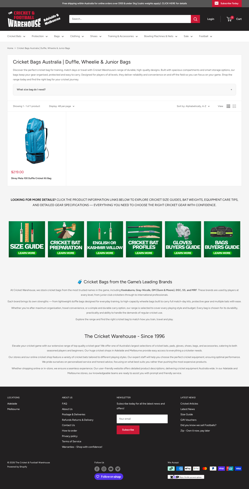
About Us (67, 409)
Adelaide (12, 403)
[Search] (195, 19)
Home (10, 48)
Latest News (187, 409)
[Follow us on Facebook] (97, 468)
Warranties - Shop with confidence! (82, 446)
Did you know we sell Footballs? (198, 425)
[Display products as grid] (228, 106)
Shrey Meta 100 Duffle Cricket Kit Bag (31, 178)
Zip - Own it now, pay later (195, 430)
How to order (69, 430)
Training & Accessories (121, 36)
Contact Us (68, 425)
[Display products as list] (234, 106)
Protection (38, 36)
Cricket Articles (189, 403)
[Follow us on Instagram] (103, 468)
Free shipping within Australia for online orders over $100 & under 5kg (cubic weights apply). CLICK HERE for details (124, 3)
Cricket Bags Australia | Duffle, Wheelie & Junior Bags (43, 48)
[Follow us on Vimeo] (117, 468)
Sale (186, 36)
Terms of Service (71, 441)
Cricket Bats (14, 36)
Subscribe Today (229, 3)
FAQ (64, 403)
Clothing (75, 36)
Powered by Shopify (17, 466)
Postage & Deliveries (73, 414)
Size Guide (186, 414)
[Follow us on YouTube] (110, 468)
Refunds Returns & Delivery (77, 419)
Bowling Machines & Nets (158, 36)
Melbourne (13, 409)
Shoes (94, 36)
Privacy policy (69, 436)
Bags (57, 36)
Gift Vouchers (188, 419)
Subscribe (128, 429)
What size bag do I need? (31, 89)
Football (203, 36)
